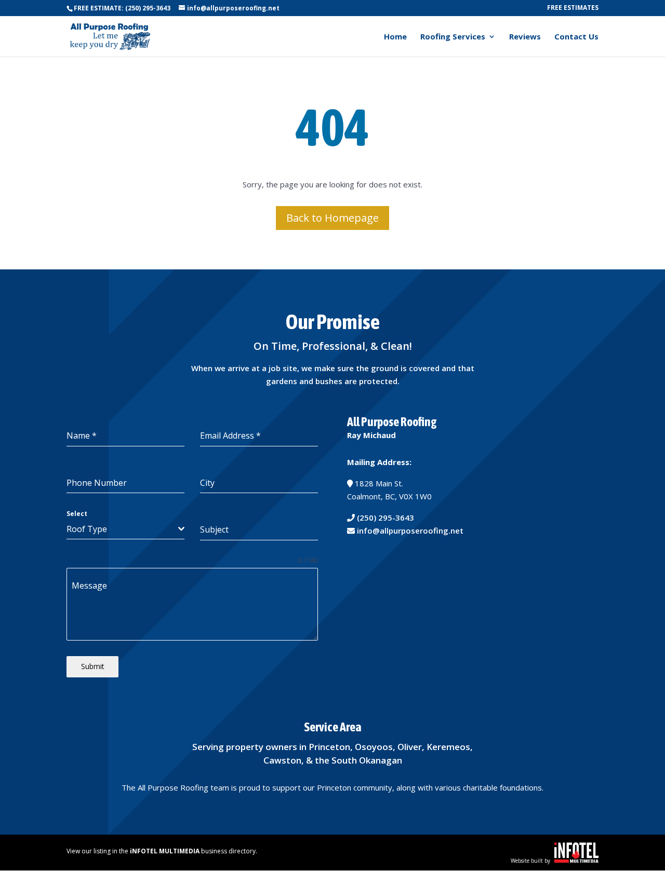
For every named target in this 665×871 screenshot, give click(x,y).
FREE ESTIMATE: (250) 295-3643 (122, 8)
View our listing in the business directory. (161, 851)
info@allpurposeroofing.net (410, 530)
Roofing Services (452, 37)
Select (76, 513)
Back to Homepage (332, 218)
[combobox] (125, 529)
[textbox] (122, 529)
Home (395, 37)
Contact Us (576, 37)
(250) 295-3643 (385, 517)
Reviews (525, 37)
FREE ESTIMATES (572, 8)
